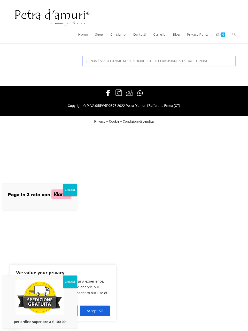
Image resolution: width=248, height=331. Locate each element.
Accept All (95, 310)
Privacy (99, 121)
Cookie (114, 121)
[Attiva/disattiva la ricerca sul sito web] (234, 34)
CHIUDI (70, 190)
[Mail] (129, 93)
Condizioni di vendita (138, 121)
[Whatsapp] (140, 93)
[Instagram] (118, 93)
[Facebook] (108, 93)
